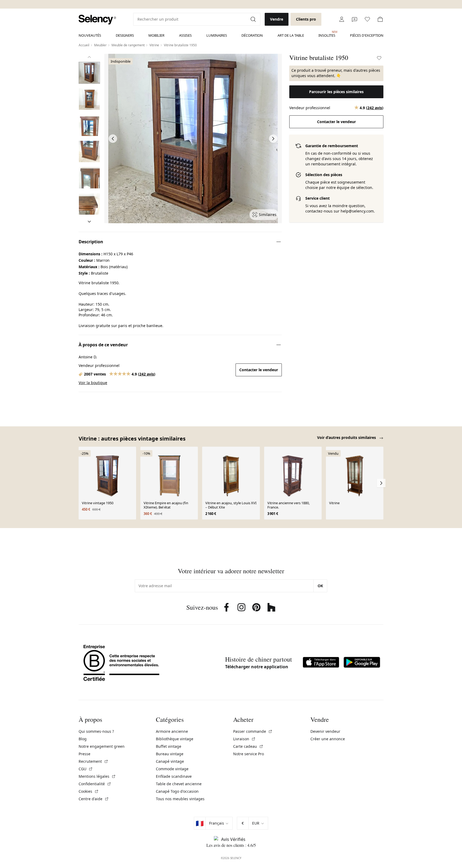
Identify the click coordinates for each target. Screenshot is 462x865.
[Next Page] (273, 138)
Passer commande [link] (252, 731)
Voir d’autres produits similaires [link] (347, 437)
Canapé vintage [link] (170, 761)
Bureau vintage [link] (169, 753)
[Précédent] (89, 57)
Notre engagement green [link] (102, 746)
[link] (97, 20)
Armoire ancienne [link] (172, 731)
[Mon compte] (341, 19)
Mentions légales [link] (97, 776)
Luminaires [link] (216, 35)
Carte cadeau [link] (248, 746)
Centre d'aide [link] (94, 798)
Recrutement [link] (93, 761)
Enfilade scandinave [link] (174, 776)
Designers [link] (125, 35)
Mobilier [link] (156, 35)
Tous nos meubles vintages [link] (180, 798)
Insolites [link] (326, 34)
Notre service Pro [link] (248, 753)
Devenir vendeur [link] (325, 731)
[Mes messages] (354, 19)
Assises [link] (185, 35)
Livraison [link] (244, 738)
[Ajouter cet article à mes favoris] (379, 58)
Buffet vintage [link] (168, 746)
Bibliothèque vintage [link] (174, 738)
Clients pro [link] (306, 19)
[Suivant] (89, 221)
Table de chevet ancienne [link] (179, 783)
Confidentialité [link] (95, 783)
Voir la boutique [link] (93, 382)
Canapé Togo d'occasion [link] (177, 791)
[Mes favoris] (367, 19)
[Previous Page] (113, 138)
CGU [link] (86, 768)
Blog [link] (83, 738)
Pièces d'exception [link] (366, 35)
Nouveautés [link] (90, 35)
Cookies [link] (89, 791)
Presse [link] (84, 753)
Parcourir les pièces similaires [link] (336, 91)
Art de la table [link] (291, 35)
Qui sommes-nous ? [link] (96, 731)
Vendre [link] (276, 19)
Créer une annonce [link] (327, 738)
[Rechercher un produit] (253, 19)
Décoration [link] (252, 35)
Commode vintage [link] (172, 768)
